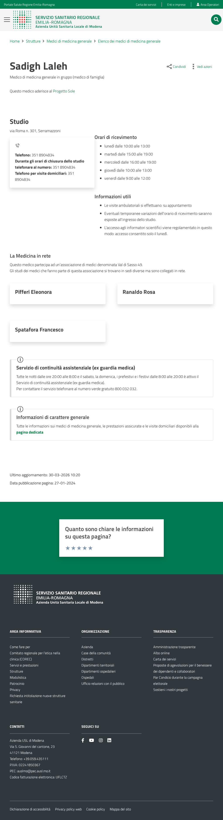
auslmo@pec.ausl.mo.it (34, 771)
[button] (7, 20)
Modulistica (18, 677)
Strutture (16, 671)
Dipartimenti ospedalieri (98, 671)
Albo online (161, 653)
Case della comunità (96, 653)
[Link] (57, 20)
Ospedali (87, 677)
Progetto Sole (64, 91)
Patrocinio (17, 683)
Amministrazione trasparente (174, 646)
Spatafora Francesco (39, 329)
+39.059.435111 (35, 758)
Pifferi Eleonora (33, 291)
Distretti (87, 659)
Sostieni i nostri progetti (170, 689)
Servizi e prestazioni (24, 665)
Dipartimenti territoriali (97, 665)
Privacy (15, 689)
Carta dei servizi (164, 659)
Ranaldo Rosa (139, 291)
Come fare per (20, 646)
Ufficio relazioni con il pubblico (102, 683)
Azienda (87, 646)
